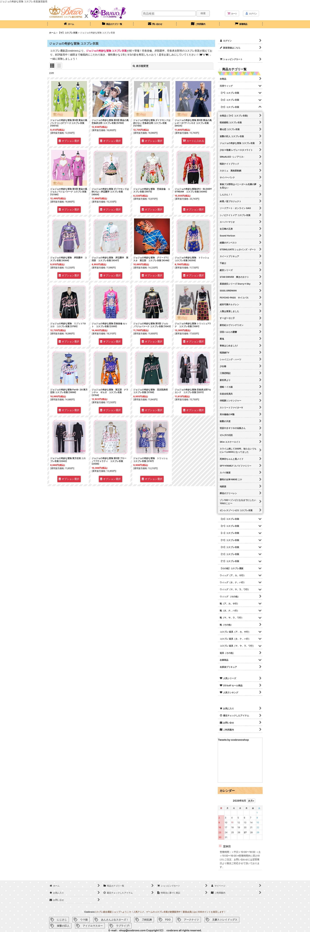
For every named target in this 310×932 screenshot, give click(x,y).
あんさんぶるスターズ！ (115, 919)
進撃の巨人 (63, 925)
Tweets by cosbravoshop (233, 739)
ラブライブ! (123, 925)
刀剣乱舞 (147, 919)
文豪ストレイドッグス (224, 919)
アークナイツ (191, 919)
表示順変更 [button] (142, 65)
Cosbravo (89, 911)
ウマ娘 (84, 919)
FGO (168, 919)
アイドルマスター (93, 925)
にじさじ (62, 919)
